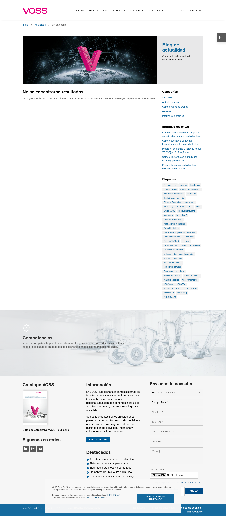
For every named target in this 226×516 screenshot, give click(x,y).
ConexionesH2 (170, 189)
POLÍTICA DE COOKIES (96, 498)
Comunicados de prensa (175, 107)
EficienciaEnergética (172, 202)
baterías (183, 185)
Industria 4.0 (181, 215)
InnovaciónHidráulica (173, 220)
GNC (191, 207)
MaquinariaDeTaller (172, 237)
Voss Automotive (189, 280)
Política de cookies (190, 508)
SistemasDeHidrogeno (173, 250)
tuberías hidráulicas (172, 276)
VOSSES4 (181, 284)
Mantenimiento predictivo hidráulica (179, 232)
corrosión (191, 194)
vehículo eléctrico (171, 280)
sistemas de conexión (190, 245)
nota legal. (195, 482)
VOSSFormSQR (189, 288)
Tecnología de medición (174, 271)
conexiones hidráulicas (190, 189)
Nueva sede (189, 237)
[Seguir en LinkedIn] (26, 449)
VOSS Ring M (170, 297)
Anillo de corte (170, 185)
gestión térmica (178, 207)
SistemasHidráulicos (173, 263)
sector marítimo (170, 245)
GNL (198, 207)
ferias (166, 207)
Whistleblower (195, 512)
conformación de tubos (174, 194)
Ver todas (167, 98)
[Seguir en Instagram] (33, 449)
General (166, 112)
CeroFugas (195, 185)
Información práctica (173, 116)
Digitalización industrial (174, 198)
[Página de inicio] (35, 11)
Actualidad (40, 25)
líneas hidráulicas (171, 228)
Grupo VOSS (169, 211)
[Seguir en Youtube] (40, 449)
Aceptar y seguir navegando (156, 498)
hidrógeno (168, 215)
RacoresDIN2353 (171, 241)
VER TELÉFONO (98, 440)
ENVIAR (194, 491)
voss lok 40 (169, 293)
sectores (185, 241)
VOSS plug (182, 293)
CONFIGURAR (113, 495)
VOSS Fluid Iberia (171, 288)
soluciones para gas (172, 267)
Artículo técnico (170, 102)
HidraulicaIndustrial (187, 211)
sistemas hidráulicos (173, 258)
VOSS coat (168, 284)
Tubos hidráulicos (192, 276)
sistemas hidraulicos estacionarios (179, 254)
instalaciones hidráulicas (174, 224)
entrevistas (189, 202)
